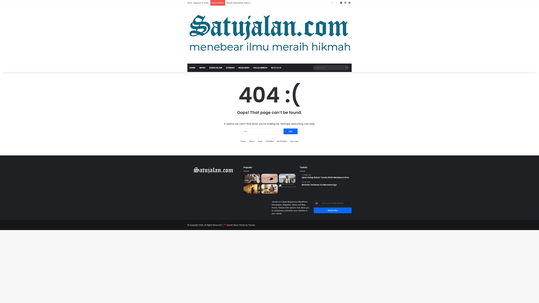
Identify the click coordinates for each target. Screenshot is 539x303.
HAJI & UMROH (260, 67)
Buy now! (294, 141)
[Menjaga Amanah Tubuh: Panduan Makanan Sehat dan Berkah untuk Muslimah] (269, 189)
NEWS (202, 67)
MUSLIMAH (243, 67)
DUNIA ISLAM (215, 67)
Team (260, 141)
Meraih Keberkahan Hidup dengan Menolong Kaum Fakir (251, 3)
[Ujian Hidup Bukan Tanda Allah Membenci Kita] (252, 178)
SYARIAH (230, 67)
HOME (192, 67)
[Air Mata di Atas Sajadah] (287, 189)
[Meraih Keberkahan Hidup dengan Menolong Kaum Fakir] (287, 178)
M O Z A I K (276, 67)
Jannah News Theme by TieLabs (241, 225)
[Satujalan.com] (269, 34)
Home (243, 141)
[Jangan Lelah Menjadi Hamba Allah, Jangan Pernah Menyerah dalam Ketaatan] (252, 189)
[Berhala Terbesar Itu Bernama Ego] (269, 178)
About (251, 141)
